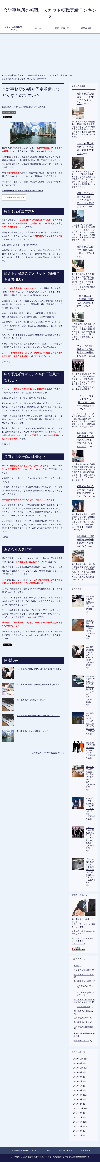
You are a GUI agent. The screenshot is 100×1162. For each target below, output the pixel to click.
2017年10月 (78, 1108)
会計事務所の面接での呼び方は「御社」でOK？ (86, 250)
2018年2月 (78, 1104)
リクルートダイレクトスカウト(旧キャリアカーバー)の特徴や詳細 (86, 402)
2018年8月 (78, 1077)
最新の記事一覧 (62, 28)
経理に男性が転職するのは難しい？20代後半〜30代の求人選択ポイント (85, 200)
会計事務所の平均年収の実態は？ (31, 700)
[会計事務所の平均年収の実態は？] (8, 709)
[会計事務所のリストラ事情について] (8, 740)
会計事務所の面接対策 (83, 1027)
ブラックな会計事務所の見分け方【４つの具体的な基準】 (90, 835)
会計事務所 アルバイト (84, 975)
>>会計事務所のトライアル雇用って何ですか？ (22, 191)
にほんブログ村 (78, 944)
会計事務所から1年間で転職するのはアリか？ (90, 748)
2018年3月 (78, 1099)
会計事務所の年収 (9, 112)
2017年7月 (78, 1117)
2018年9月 (78, 1072)
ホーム (38, 28)
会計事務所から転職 (82, 981)
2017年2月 (78, 1135)
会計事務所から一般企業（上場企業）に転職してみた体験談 (90, 721)
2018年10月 (78, 1068)
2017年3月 (78, 1131)
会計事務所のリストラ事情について (32, 731)
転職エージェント (81, 1041)
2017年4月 (78, 1126)
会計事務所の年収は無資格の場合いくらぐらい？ (38, 716)
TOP (27, 75)
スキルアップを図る (82, 970)
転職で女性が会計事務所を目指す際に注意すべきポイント (90, 806)
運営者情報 (86, 28)
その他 (76, 966)
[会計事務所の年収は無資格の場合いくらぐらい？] (8, 724)
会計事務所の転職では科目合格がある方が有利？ (38, 684)
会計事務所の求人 (81, 1022)
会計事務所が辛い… (85, 986)
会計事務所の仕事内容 (83, 1011)
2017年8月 (78, 1113)
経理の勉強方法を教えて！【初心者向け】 (90, 626)
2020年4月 (78, 1063)
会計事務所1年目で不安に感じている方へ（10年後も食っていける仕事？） (90, 686)
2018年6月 (78, 1086)
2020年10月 (78, 1059)
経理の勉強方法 (83, 1007)
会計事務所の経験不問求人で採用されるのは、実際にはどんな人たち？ (85, 440)
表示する (20, 197)
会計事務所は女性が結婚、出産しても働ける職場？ (39, 669)
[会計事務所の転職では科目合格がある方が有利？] (8, 693)
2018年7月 (78, 1081)
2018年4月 (78, 1095)
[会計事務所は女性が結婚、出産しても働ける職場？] (8, 678)
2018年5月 (78, 1090)
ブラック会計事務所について (14, 28)
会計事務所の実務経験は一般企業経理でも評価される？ (90, 774)
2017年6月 (78, 1122)
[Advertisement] (50, 55)
